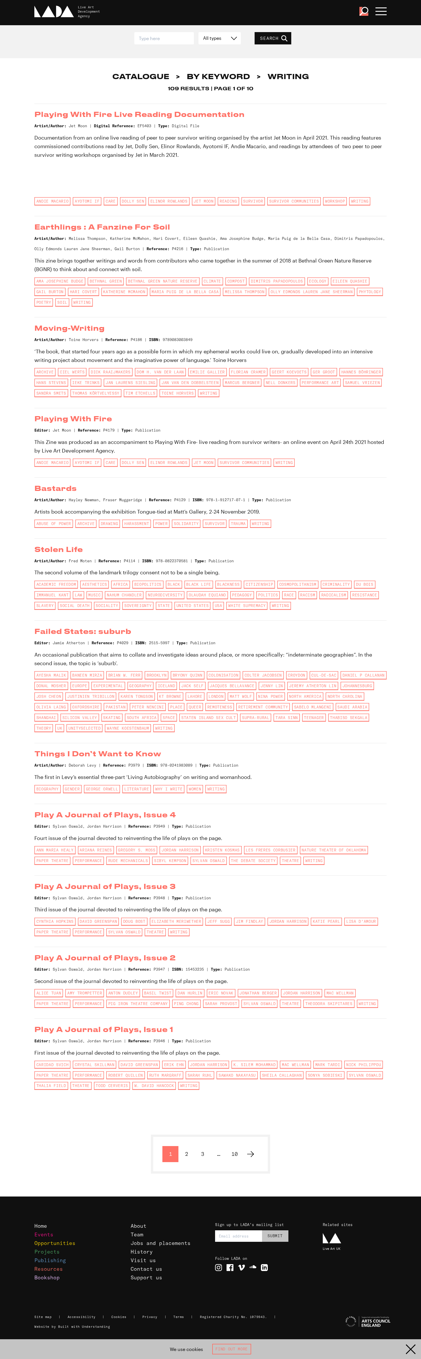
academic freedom (56, 584)
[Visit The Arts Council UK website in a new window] (355, 1321)
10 (234, 1154)
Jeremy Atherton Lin (312, 686)
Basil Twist (157, 993)
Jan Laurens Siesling (130, 382)
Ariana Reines (96, 850)
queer (195, 707)
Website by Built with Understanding (72, 1327)
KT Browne (170, 696)
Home (40, 1226)
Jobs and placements (160, 1243)
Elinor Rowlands (169, 201)
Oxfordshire (85, 707)
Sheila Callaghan (282, 1075)
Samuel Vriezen (362, 382)
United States (192, 605)
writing (360, 201)
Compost (236, 281)
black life (198, 584)
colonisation (223, 675)
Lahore (195, 696)
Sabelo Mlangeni (312, 707)
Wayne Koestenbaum (128, 728)
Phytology (370, 291)
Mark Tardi (327, 1064)
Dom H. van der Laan (160, 372)
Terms (178, 1317)
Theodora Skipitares (329, 1003)
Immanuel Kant (52, 595)
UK (59, 728)
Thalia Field (51, 1085)
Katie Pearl (326, 921)
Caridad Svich (52, 1064)
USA (218, 605)
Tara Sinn (287, 717)
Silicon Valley (79, 717)
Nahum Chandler (124, 595)
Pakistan (115, 707)
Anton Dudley (123, 993)
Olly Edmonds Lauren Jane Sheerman (312, 291)
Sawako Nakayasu (237, 1075)
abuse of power (53, 523)
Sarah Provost (221, 1003)
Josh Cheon (48, 696)
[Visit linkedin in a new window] (264, 1267)
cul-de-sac (323, 675)
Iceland (166, 686)
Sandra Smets (51, 393)
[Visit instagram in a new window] (218, 1267)
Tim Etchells (140, 393)
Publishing (50, 1260)
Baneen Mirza (87, 675)
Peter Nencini (148, 707)
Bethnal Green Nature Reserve (163, 281)
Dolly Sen (133, 201)
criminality (336, 584)
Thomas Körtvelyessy (95, 393)
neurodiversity (165, 595)
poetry (43, 302)
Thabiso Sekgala (348, 717)
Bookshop (47, 1277)
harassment (136, 523)
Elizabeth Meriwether (176, 921)
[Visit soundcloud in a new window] (252, 1267)
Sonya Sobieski (325, 1075)
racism (307, 595)
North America (305, 696)
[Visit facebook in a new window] (230, 1267)
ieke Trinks (85, 382)
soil (62, 302)
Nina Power (270, 696)
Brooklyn (156, 675)
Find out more (231, 1349)
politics (268, 595)
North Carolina (345, 696)
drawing (109, 523)
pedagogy (242, 595)
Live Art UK (332, 1248)
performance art (320, 382)
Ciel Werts (72, 372)
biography (47, 789)
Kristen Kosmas (222, 850)
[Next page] (251, 1154)
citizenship (259, 584)
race (289, 595)
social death (75, 605)
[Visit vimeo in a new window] (241, 1267)
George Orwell (102, 789)
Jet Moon (203, 201)
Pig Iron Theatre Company (138, 1003)
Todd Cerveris (112, 1085)
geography (140, 686)
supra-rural (255, 717)
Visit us (143, 1260)
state (164, 605)
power (161, 523)
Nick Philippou (363, 1064)
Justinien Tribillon (91, 696)
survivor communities (294, 201)
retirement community (263, 707)
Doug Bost (134, 921)
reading (228, 201)
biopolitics (148, 584)
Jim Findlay (249, 921)
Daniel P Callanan (364, 675)
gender (72, 789)
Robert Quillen (125, 1075)
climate (212, 281)
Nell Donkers (281, 382)
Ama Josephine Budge (60, 281)
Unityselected (84, 728)
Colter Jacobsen (263, 675)
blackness (228, 584)
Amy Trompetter (84, 993)
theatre (290, 860)
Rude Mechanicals (128, 860)
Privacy (150, 1317)
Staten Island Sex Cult (208, 717)
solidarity (186, 523)
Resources (48, 1269)
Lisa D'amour (361, 921)
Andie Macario (52, 201)
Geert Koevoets (289, 372)
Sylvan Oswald (208, 860)
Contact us (146, 1269)
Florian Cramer (248, 372)
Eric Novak (220, 993)
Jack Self (192, 686)
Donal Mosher (51, 686)
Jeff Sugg (218, 921)
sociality (107, 605)
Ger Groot (324, 372)
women (195, 789)
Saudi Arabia (352, 707)
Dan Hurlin (190, 993)
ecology (317, 281)
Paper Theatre (52, 860)
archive (45, 372)
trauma (238, 523)
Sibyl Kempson (170, 860)
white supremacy (246, 605)
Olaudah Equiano (207, 595)
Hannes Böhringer (361, 372)
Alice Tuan (48, 993)
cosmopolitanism (297, 584)
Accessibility (82, 1317)
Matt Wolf (241, 696)
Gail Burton (50, 291)
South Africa (142, 717)
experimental (108, 686)
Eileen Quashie (350, 281)
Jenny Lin (272, 686)
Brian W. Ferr (124, 675)
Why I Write (168, 789)
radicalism (333, 595)
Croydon (296, 675)
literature (136, 789)
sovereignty (138, 605)
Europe (79, 686)
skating (112, 717)
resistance (364, 595)
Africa (120, 584)
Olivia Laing (51, 707)
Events (43, 1234)
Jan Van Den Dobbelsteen (190, 382)
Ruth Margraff (165, 1075)
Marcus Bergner (242, 382)
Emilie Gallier (207, 372)
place (176, 707)
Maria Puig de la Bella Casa (185, 291)
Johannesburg (357, 686)
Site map (43, 1317)
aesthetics (94, 584)
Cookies (119, 1317)
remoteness (219, 707)
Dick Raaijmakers (111, 372)
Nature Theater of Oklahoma (334, 850)
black (174, 584)
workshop (335, 201)
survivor (253, 201)
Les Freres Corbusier (270, 850)
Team (137, 1234)
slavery (45, 605)
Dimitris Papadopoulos (277, 281)
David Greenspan (98, 921)
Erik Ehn (174, 1064)
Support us (146, 1277)
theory (43, 728)
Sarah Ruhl (200, 1075)
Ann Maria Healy (55, 850)
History (142, 1251)
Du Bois (364, 584)
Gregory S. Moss (136, 850)
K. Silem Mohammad (254, 1064)
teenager (314, 717)
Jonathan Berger (258, 993)
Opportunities (54, 1243)
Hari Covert (83, 291)
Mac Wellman (340, 993)
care (111, 201)
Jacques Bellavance (232, 686)
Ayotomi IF (87, 201)
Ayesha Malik (51, 675)
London (215, 696)
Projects (47, 1251)
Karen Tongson (137, 696)
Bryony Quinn (187, 675)
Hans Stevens (51, 382)
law (78, 595)
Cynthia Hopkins (55, 921)
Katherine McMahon (124, 291)
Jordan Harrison (180, 850)
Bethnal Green (106, 281)
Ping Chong (186, 1003)
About (138, 1226)
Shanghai (46, 717)
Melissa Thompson (245, 291)
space (169, 717)
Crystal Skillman (95, 1064)
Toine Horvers (178, 393)
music (94, 595)
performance (88, 860)
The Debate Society (253, 860)
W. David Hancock (154, 1085)
